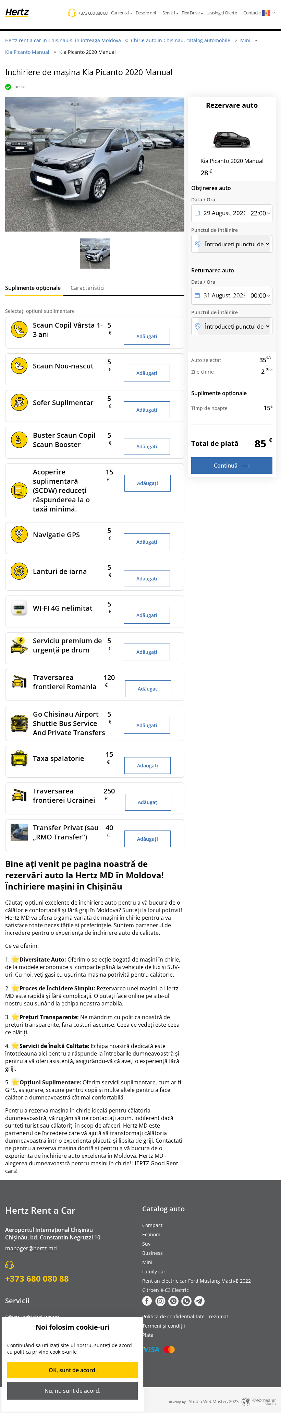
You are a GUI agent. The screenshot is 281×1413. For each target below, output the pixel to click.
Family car (154, 1271)
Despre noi (146, 13)
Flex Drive (191, 13)
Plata (148, 1335)
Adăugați (146, 336)
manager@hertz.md (31, 1248)
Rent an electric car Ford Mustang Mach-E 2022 (196, 1280)
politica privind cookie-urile (45, 1352)
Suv (146, 1243)
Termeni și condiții (163, 1325)
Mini (147, 1262)
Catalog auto (163, 1208)
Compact (152, 1225)
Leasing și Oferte (221, 13)
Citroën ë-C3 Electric (165, 1290)
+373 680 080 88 (93, 13)
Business (152, 1253)
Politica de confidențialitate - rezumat (185, 1316)
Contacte (251, 13)
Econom (151, 1234)
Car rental (120, 13)
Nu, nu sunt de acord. (72, 1390)
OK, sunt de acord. (73, 1370)
